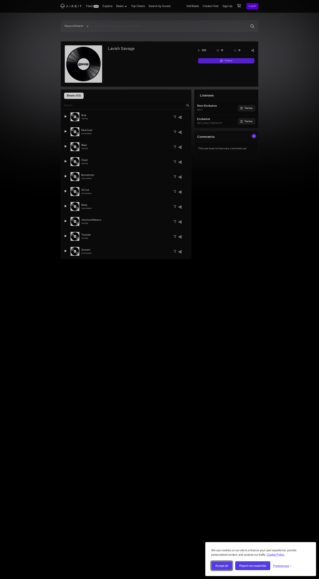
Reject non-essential (252, 566)
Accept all (221, 566)
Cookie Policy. (275, 554)
